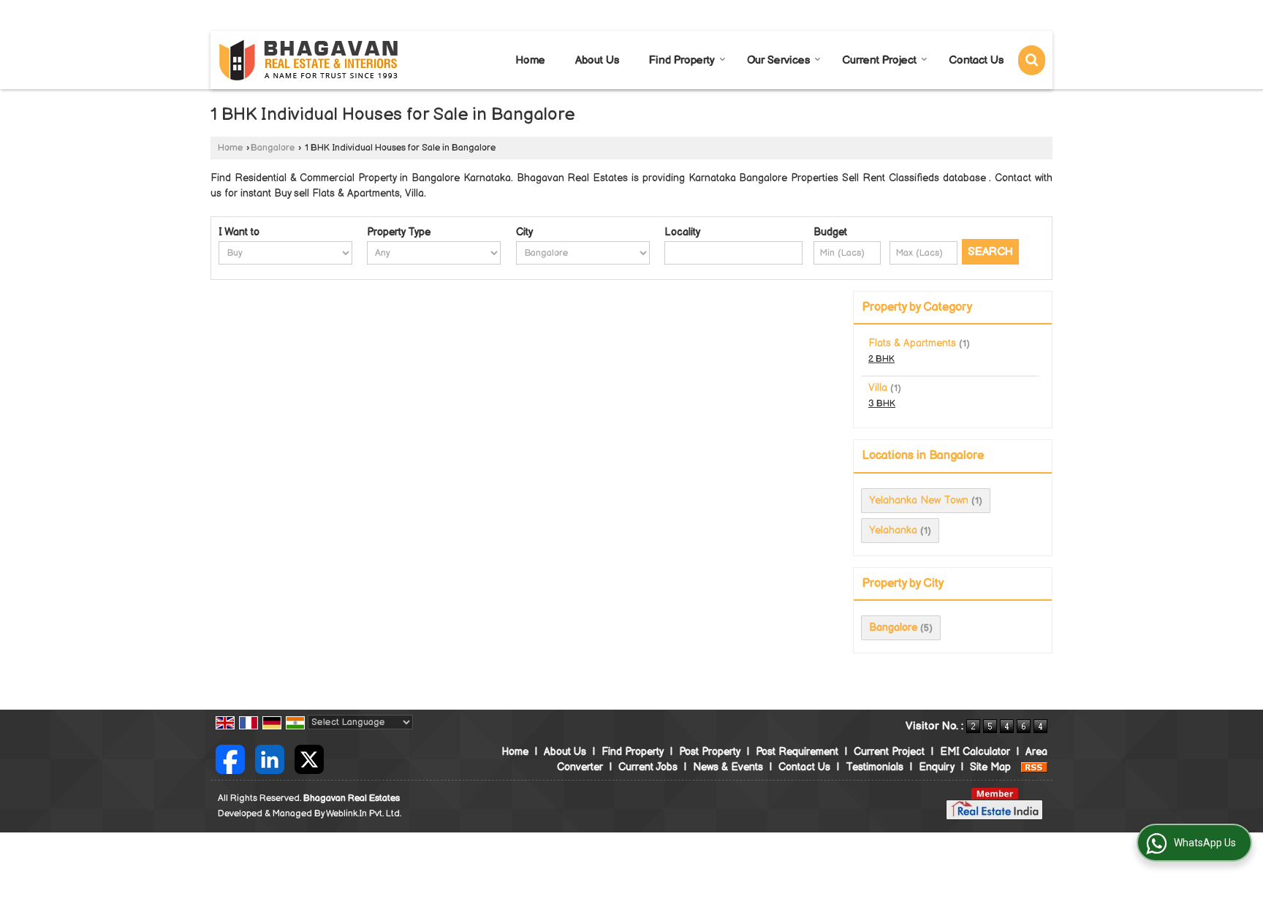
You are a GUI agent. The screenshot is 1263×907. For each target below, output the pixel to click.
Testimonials (874, 767)
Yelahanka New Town (918, 500)
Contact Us (976, 60)
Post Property (709, 751)
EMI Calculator (975, 751)
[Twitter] (309, 758)
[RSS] (1034, 767)
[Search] (1031, 60)
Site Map (990, 767)
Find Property (682, 60)
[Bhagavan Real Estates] (309, 60)
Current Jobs (648, 767)
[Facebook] (230, 758)
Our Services (778, 60)
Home (530, 60)
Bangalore (273, 148)
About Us (597, 60)
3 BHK (881, 403)
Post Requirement (797, 751)
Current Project (879, 60)
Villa (877, 388)
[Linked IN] (269, 758)
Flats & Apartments (912, 343)
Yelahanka (893, 530)
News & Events (728, 767)
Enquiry (937, 767)
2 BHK (881, 359)
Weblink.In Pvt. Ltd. (363, 813)
